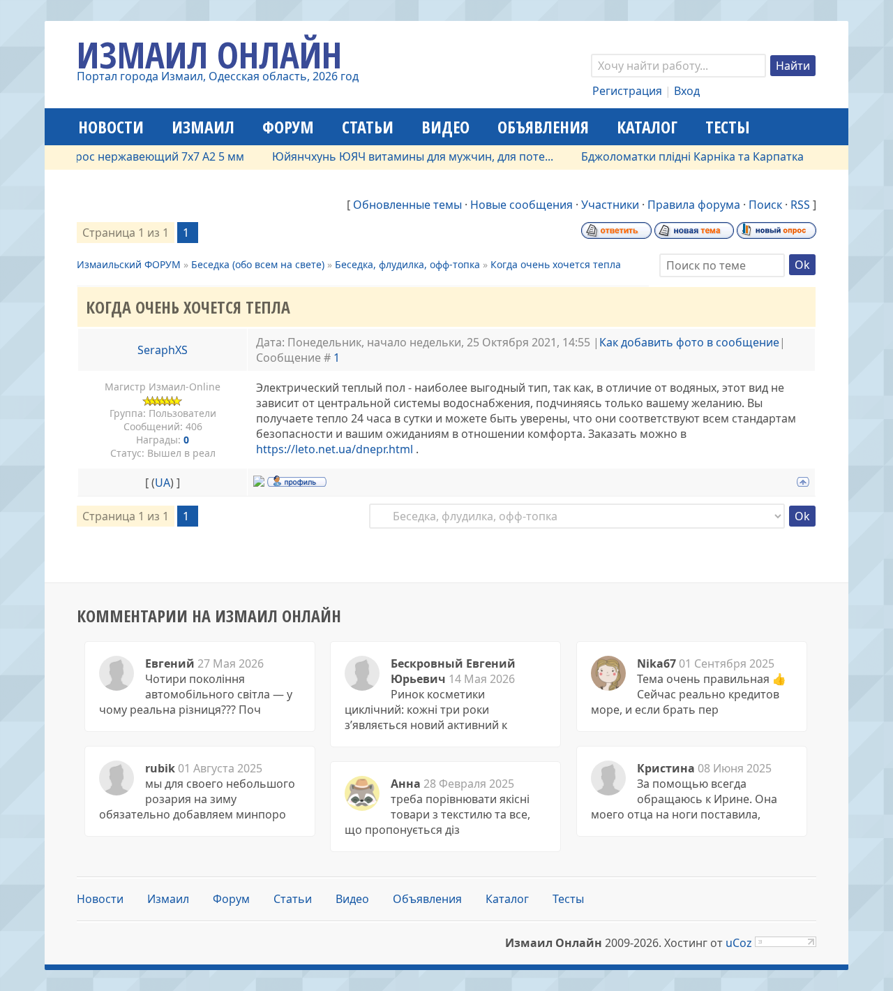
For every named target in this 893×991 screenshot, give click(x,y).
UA (162, 482)
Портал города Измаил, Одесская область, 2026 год (218, 76)
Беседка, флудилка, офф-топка (407, 264)
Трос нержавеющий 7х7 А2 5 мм (144, 156)
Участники (610, 204)
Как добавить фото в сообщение (689, 342)
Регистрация (627, 90)
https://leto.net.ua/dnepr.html (334, 449)
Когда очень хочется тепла (555, 264)
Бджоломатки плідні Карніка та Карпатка (680, 156)
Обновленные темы (407, 204)
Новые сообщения (521, 204)
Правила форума (693, 204)
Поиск (765, 204)
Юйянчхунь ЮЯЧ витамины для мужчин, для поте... (400, 156)
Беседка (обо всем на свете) (257, 264)
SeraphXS (162, 350)
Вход (687, 90)
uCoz (739, 942)
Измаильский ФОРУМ (129, 264)
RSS (800, 204)
